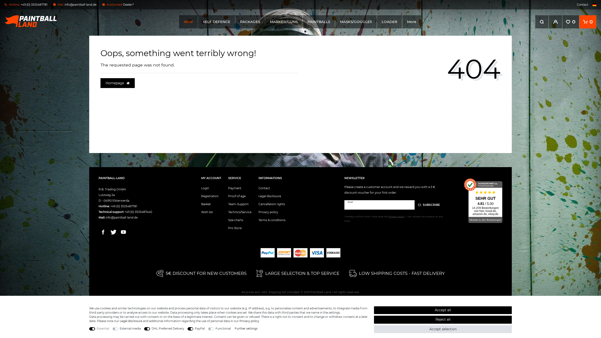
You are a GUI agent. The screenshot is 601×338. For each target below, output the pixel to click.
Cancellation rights (271, 204)
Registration (210, 196)
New (188, 21)
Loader (389, 21)
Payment (234, 188)
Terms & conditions (271, 220)
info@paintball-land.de (80, 4)
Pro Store (235, 228)
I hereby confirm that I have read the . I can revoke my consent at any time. (393, 218)
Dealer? (128, 4)
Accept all (443, 310)
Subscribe (431, 205)
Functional (223, 328)
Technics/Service (239, 212)
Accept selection (443, 329)
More (411, 21)
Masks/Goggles (356, 21)
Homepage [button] (115, 83)
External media (130, 328)
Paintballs (319, 21)
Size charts (235, 220)
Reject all (443, 319)
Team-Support (238, 204)
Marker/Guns (284, 21)
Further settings (246, 328)
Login (205, 188)
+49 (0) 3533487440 (138, 212)
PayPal (200, 328)
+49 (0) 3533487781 (123, 206)
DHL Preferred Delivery (168, 328)
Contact (582, 4)
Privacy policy (268, 212)
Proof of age (237, 196)
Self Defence (216, 21)
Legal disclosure (269, 196)
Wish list (207, 212)
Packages (250, 21)
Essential (103, 328)
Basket (206, 204)
